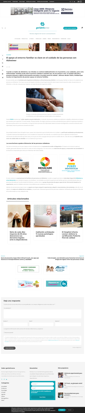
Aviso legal (22, 1)
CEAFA (12, 119)
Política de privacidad (42, 1)
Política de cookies (31, 1)
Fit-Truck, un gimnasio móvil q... (73, 384)
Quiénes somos (7, 1)
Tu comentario (7, 308)
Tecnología (38, 38)
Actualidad (17, 38)
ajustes (23, 411)
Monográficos (56, 38)
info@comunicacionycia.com (53, 340)
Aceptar (62, 410)
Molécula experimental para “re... (73, 374)
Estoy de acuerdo (9, 332)
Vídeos (49, 38)
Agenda (44, 38)
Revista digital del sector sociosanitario (42, 34)
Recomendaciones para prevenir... (71, 394)
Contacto (51, 1)
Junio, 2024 (8, 66)
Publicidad (15, 1)
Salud (68, 38)
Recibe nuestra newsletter (70, 28)
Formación (63, 38)
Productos (24, 38)
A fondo (31, 38)
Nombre (5, 321)
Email (30, 321)
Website (57, 321)
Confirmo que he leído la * (41, 391)
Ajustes (69, 410)
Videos (3, 396)
